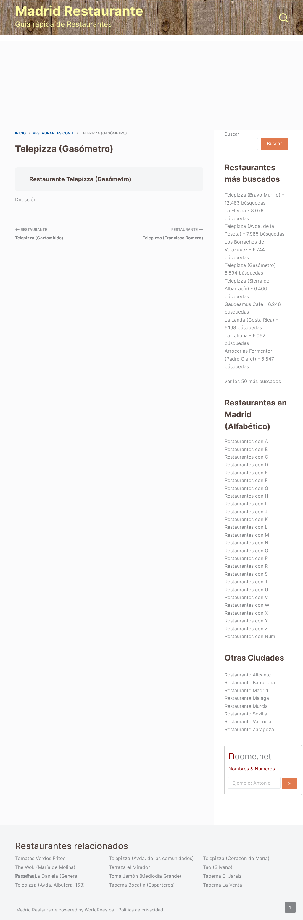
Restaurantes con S (246, 574)
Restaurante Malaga (247, 698)
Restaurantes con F (246, 480)
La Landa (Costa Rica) (249, 320)
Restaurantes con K (246, 519)
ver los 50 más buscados (253, 381)
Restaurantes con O (246, 551)
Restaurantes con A (246, 441)
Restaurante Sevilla (246, 714)
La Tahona (236, 335)
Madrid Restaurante (79, 11)
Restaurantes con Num (250, 636)
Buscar (232, 134)
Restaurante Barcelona (250, 682)
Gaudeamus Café (244, 304)
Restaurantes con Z (246, 629)
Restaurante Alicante (248, 675)
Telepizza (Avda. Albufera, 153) (50, 885)
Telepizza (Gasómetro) (250, 265)
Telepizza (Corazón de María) (236, 858)
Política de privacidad (140, 910)
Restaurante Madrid (246, 690)
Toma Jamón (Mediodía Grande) (145, 876)
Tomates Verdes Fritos (40, 858)
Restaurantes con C (246, 457)
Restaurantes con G (246, 488)
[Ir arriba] (290, 907)
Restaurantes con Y (246, 621)
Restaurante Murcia (246, 706)
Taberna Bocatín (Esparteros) (142, 885)
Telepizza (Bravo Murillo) (253, 195)
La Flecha (235, 210)
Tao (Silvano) (218, 867)
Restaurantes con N (246, 543)
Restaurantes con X (246, 613)
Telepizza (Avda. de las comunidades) (151, 858)
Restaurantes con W (247, 605)
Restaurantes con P (246, 558)
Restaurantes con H (246, 496)
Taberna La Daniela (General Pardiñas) (46, 876)
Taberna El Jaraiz (222, 876)
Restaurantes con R (246, 566)
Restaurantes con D (246, 465)
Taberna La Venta (222, 885)
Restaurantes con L (246, 527)
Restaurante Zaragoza (249, 729)
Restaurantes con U (246, 590)
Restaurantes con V (246, 597)
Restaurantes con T (246, 582)
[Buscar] (283, 17)
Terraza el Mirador (129, 867)
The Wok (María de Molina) (45, 867)
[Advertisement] (151, 85)
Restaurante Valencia (248, 721)
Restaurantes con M (247, 535)
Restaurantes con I (245, 504)
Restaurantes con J (246, 512)
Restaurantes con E (246, 473)
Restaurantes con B (246, 449)
